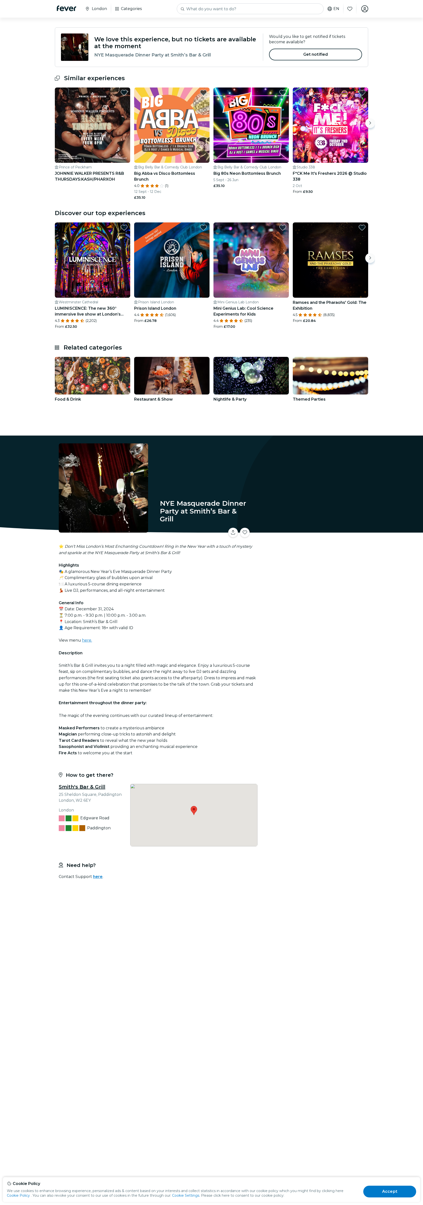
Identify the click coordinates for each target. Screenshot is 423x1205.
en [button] (336, 9)
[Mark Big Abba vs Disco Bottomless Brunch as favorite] (203, 92)
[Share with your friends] (233, 532)
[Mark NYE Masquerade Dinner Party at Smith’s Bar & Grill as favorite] (245, 532)
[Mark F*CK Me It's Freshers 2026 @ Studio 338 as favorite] (362, 92)
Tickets (314, 529)
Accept (389, 1191)
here (98, 876)
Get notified (315, 54)
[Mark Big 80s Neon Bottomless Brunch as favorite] (283, 92)
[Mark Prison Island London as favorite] (203, 227)
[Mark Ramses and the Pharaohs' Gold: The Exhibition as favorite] (362, 227)
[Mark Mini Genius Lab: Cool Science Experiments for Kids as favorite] (283, 227)
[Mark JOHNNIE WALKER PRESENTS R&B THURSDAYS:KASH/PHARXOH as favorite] (124, 92)
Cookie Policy (18, 1195)
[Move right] (370, 123)
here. (87, 640)
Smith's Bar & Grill (82, 787)
